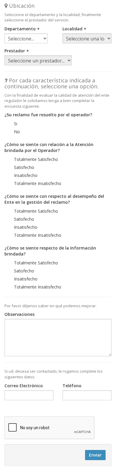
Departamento (20, 29)
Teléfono (71, 385)
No (17, 131)
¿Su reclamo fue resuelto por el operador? (48, 114)
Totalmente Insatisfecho (37, 183)
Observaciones (19, 314)
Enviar (95, 455)
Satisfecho (24, 167)
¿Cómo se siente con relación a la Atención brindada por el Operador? (48, 147)
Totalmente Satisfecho (36, 159)
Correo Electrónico (23, 385)
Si (15, 123)
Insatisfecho (25, 175)
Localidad (72, 29)
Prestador (14, 51)
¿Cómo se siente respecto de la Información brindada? (50, 251)
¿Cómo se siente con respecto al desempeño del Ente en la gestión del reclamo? (54, 199)
